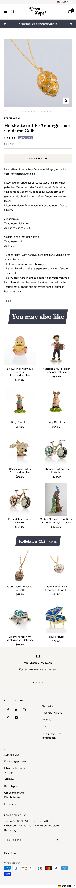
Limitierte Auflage (52, 713)
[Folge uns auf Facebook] (8, 710)
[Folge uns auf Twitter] (16, 710)
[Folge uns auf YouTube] (16, 718)
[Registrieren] (56, 840)
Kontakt (46, 719)
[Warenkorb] (70, 11)
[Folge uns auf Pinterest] (8, 718)
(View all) (52, 541)
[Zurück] (5, 111)
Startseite (47, 706)
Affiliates (9, 779)
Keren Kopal (12, 118)
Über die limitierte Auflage (14, 770)
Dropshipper (11, 786)
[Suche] (12, 11)
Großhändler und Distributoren (14, 795)
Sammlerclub (12, 754)
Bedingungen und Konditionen (52, 735)
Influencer (10, 804)
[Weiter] (70, 111)
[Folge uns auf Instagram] (24, 710)
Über (44, 726)
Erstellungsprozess (15, 761)
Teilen (7, 300)
